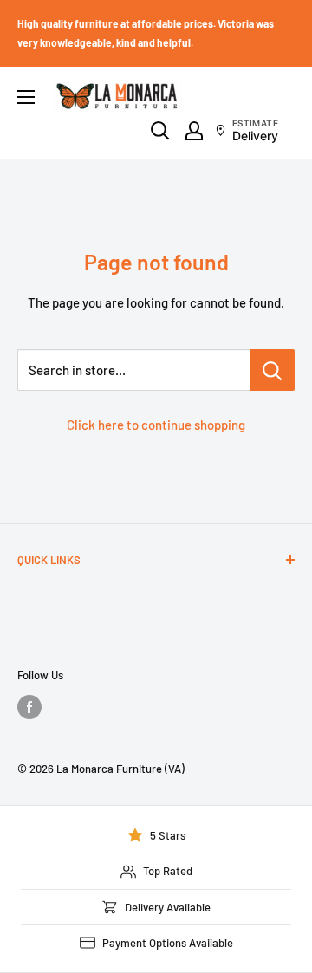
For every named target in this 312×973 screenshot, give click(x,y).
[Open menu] (26, 97)
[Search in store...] (272, 370)
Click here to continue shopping (156, 424)
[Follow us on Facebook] (29, 707)
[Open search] (160, 130)
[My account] (194, 130)
